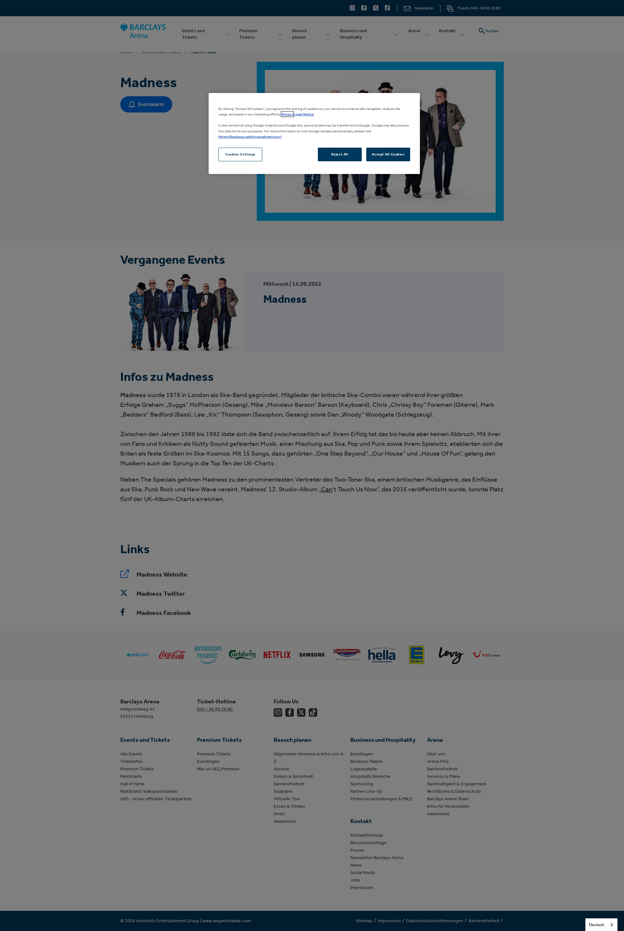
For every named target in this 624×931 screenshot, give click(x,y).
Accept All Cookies (388, 154)
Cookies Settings (240, 154)
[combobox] (601, 924)
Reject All (339, 154)
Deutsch (596, 924)
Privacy (287, 114)
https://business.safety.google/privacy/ (250, 136)
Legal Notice (304, 114)
